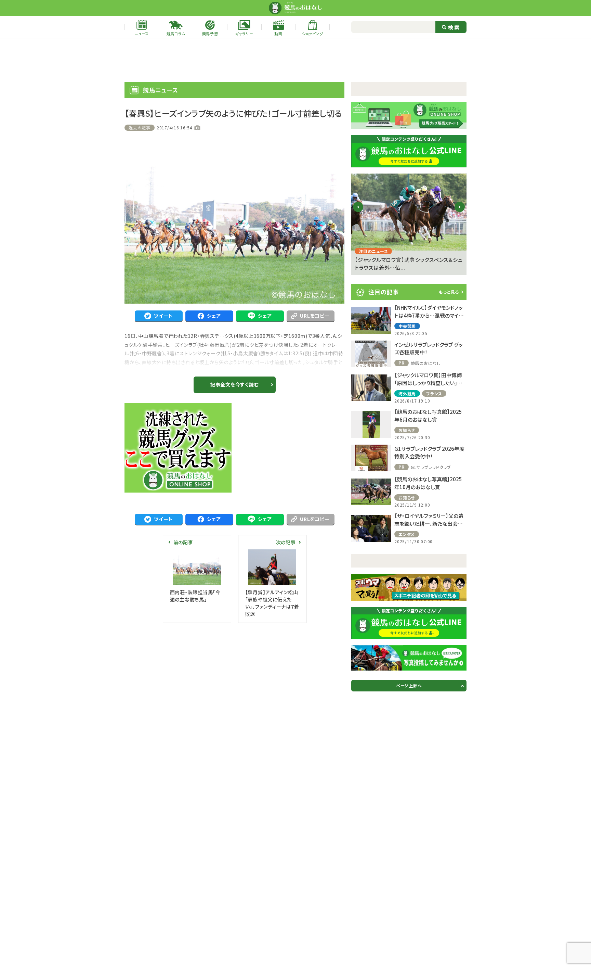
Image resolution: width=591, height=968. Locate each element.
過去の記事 (139, 127)
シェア (214, 315)
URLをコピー (314, 315)
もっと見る (449, 292)
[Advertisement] (295, 60)
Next (459, 212)
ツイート (163, 315)
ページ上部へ (409, 685)
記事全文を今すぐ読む (234, 384)
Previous (358, 212)
